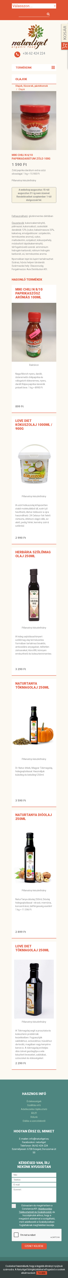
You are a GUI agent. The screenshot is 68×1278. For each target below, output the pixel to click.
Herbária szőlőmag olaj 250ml (33, 554)
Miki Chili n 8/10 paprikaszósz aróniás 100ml (29, 293)
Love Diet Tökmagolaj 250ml (32, 948)
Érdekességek (34, 1101)
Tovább (42, 1273)
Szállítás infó (34, 1105)
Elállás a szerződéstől (34, 1121)
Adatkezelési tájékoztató (34, 1109)
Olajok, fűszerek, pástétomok (31, 86)
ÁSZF (34, 1113)
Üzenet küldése (34, 1246)
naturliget (41, 1142)
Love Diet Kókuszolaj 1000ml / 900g (33, 425)
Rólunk (34, 1117)
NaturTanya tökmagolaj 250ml (32, 685)
